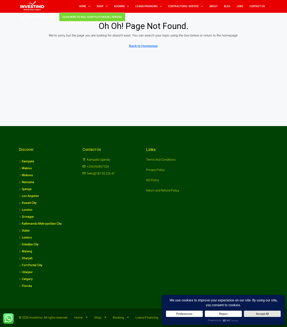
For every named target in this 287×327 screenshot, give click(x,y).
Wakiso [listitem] (27, 168)
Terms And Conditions (161, 159)
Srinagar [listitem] (28, 216)
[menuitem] (33, 17)
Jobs (240, 6)
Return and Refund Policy (162, 190)
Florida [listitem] (27, 286)
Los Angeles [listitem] (30, 196)
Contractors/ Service (183, 6)
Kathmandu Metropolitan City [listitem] (42, 223)
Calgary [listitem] (27, 279)
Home (82, 6)
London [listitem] (27, 209)
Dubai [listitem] (26, 230)
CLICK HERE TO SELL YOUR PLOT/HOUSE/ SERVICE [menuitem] (92, 17)
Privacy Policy (155, 170)
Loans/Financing (146, 6)
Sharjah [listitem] (27, 258)
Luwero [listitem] (27, 237)
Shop (100, 6)
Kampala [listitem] (28, 161)
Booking (119, 6)
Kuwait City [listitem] (29, 203)
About (213, 6)
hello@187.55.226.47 (101, 173)
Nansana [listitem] (28, 182)
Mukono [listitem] (27, 175)
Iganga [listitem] (27, 189)
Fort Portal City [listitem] (32, 265)
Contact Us (257, 6)
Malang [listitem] (27, 251)
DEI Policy (152, 180)
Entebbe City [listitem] (30, 244)
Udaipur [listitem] (27, 272)
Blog (227, 6)
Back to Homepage (143, 46)
